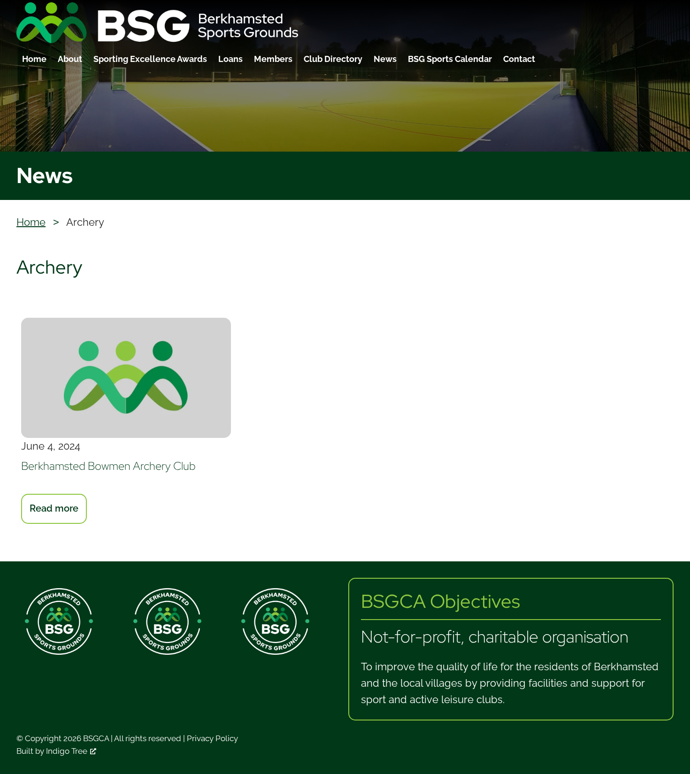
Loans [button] (230, 59)
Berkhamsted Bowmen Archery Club (108, 466)
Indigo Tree (66, 751)
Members (273, 59)
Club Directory (333, 59)
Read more (58, 513)
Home (34, 59)
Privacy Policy (212, 738)
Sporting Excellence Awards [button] (150, 59)
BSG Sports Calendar (450, 59)
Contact (519, 59)
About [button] (70, 59)
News (385, 59)
